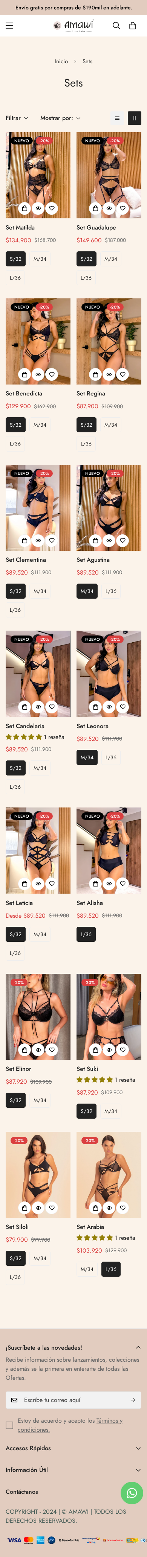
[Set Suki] (109, 1017)
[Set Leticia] (38, 850)
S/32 (15, 259)
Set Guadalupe (96, 227)
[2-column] (134, 118)
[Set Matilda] (38, 175)
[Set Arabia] (109, 1175)
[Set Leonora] (109, 674)
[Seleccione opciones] (24, 208)
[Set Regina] (109, 341)
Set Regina (91, 393)
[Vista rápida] (38, 208)
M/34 (40, 259)
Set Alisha (90, 903)
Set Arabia (90, 1226)
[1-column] (117, 118)
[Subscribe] (133, 1400)
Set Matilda (20, 227)
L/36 (15, 277)
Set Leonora (93, 726)
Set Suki (87, 1068)
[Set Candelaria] (38, 674)
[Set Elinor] (38, 1017)
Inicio (61, 61)
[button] (132, 25)
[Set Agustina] (109, 508)
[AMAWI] (73, 25)
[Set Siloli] (38, 1175)
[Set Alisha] (109, 850)
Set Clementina (26, 559)
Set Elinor (18, 1068)
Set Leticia (19, 903)
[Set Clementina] (38, 508)
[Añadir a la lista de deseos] (51, 208)
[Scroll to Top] (133, 1517)
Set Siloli (17, 1226)
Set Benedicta (24, 393)
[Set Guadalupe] (109, 175)
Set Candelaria (25, 726)
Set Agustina (93, 559)
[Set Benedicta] (38, 341)
